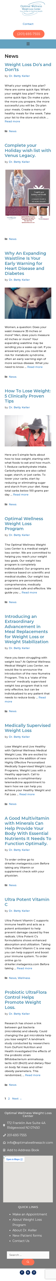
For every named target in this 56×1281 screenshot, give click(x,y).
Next (17, 1098)
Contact (28, 23)
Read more (12, 121)
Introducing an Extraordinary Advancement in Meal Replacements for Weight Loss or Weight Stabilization (26, 629)
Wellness (24, 978)
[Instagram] (34, 1272)
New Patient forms (27, 1235)
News (12, 131)
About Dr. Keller (24, 1230)
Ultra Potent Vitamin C (27, 902)
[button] (28, 44)
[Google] (28, 1272)
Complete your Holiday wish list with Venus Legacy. (28, 150)
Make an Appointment (29, 1214)
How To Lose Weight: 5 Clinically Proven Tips (28, 396)
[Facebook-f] (22, 1272)
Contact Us (20, 1241)
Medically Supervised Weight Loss (28, 728)
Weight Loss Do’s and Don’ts (28, 67)
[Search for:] (28, 1254)
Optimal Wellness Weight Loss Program (24, 523)
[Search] (28, 1262)
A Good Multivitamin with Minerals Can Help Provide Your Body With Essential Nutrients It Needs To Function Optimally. (28, 831)
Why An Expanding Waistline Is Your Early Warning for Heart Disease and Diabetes (25, 263)
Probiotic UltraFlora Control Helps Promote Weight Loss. (26, 1000)
